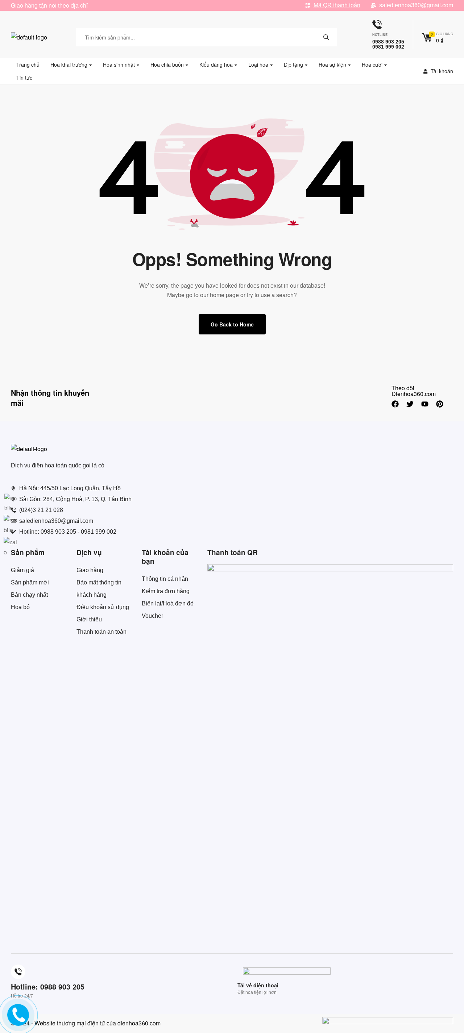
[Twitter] (410, 404)
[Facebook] (395, 404)
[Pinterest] (439, 404)
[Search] (326, 37)
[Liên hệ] (16, 1020)
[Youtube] (424, 404)
